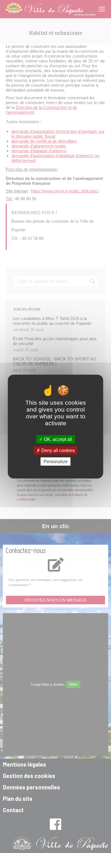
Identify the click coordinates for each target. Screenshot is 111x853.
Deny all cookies (57, 450)
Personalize (56, 461)
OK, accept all (57, 439)
